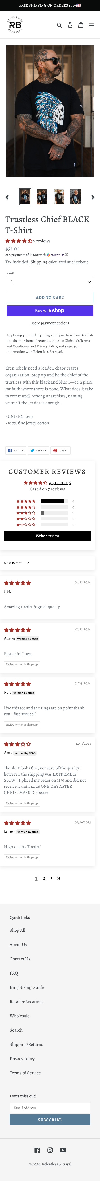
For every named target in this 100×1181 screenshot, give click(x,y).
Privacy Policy (22, 1059)
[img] (17, 583)
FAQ (14, 973)
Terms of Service (25, 1073)
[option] (25, 197)
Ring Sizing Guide (27, 987)
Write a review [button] (47, 535)
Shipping (39, 262)
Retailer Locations (26, 1002)
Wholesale (20, 1016)
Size (10, 272)
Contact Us (20, 959)
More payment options (50, 323)
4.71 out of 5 (60, 483)
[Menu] (91, 25)
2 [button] (44, 878)
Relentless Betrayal (56, 1164)
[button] (19, 241)
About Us (18, 944)
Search (16, 1030)
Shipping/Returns (26, 1044)
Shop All (17, 930)
